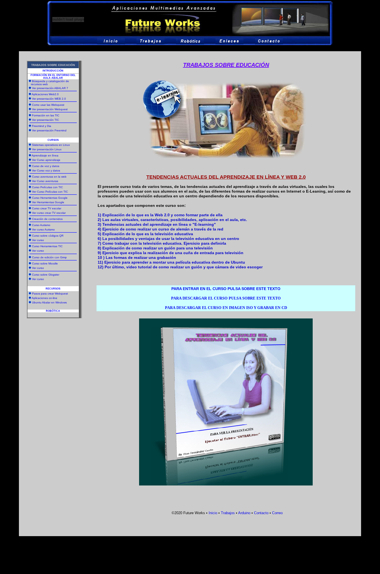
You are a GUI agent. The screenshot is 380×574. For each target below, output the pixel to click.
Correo (277, 513)
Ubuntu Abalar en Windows (49, 302)
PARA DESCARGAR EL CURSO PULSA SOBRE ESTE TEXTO (226, 298)
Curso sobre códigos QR (47, 235)
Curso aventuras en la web (49, 176)
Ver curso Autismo (43, 229)
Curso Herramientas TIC (47, 246)
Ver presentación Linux (46, 149)
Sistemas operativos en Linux (51, 144)
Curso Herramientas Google (50, 197)
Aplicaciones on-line (44, 298)
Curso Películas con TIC (47, 187)
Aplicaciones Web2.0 (45, 94)
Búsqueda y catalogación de (50, 81)
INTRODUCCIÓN (53, 70)
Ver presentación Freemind (49, 130)
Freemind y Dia (41, 125)
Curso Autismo (41, 225)
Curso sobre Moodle (45, 263)
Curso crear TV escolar (46, 208)
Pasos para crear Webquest (50, 293)
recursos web (39, 84)
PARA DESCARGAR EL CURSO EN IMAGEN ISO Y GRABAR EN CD (226, 308)
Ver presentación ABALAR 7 (50, 88)
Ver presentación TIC (45, 119)
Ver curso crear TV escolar (49, 212)
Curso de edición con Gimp (49, 257)
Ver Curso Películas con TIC (50, 191)
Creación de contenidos (47, 218)
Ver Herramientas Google (48, 202)
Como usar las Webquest (48, 104)
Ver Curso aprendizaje (46, 159)
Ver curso (38, 240)
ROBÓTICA (53, 311)
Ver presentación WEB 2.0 (49, 98)
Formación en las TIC (45, 115)
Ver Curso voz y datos (46, 170)
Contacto (261, 513)
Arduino (244, 513)
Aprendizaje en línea (45, 155)
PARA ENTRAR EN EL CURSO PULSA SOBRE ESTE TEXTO (225, 288)
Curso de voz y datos (45, 166)
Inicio (213, 513)
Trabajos (228, 513)
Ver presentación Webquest (50, 109)
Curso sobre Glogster (45, 274)
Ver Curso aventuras (45, 181)
